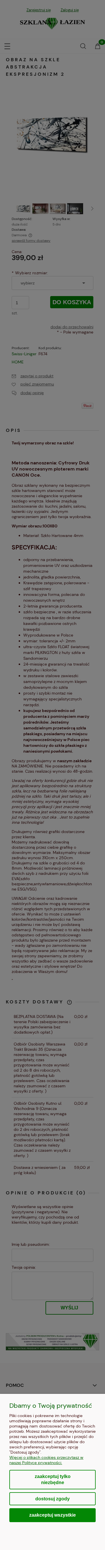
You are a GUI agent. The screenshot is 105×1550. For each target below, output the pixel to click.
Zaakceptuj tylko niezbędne (53, 1479)
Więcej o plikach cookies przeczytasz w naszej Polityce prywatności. (46, 1460)
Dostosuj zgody (52, 1498)
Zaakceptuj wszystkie (52, 1514)
